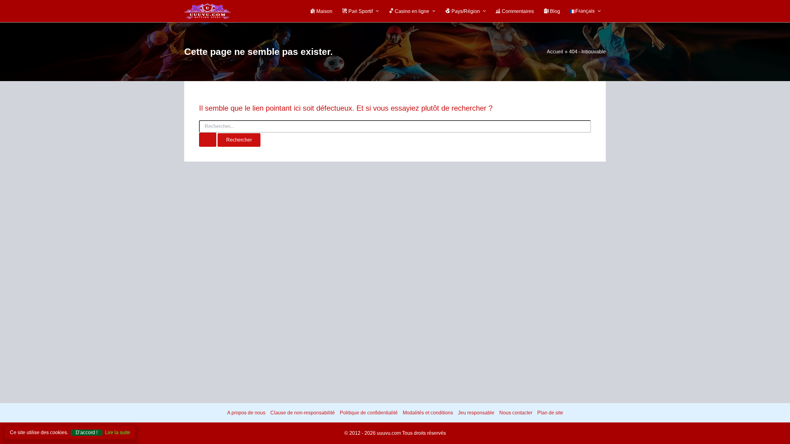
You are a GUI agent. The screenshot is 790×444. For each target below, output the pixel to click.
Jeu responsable (476, 412)
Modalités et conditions (428, 412)
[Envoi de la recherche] (207, 140)
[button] (376, 11)
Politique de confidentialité (369, 412)
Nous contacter (515, 412)
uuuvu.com (389, 433)
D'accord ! (87, 432)
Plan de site (550, 412)
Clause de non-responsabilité (302, 412)
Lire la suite (117, 432)
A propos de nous (246, 412)
